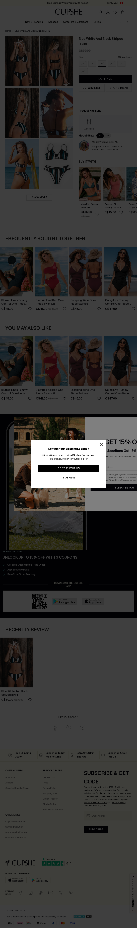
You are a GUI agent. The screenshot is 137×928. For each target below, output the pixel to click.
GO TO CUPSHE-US (69, 468)
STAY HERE (68, 477)
